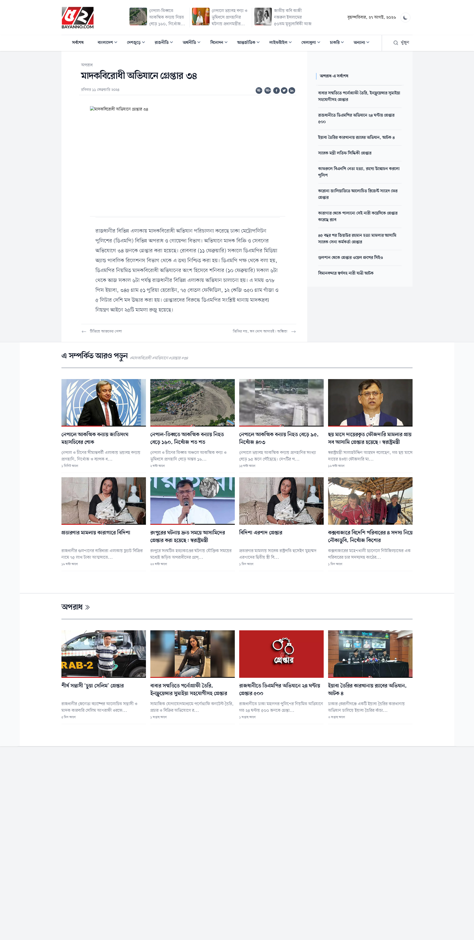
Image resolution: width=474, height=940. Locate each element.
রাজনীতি (165, 43)
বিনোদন (220, 43)
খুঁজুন (405, 43)
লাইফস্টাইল (282, 43)
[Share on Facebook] (276, 90)
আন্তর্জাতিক (250, 43)
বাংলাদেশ (109, 43)
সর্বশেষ (78, 43)
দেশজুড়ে (137, 43)
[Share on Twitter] (284, 90)
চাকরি (338, 43)
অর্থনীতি (193, 43)
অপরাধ (87, 65)
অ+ (268, 90)
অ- (259, 90)
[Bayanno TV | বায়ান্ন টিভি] (77, 18)
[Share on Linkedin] (292, 90)
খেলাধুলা (312, 43)
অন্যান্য (363, 43)
